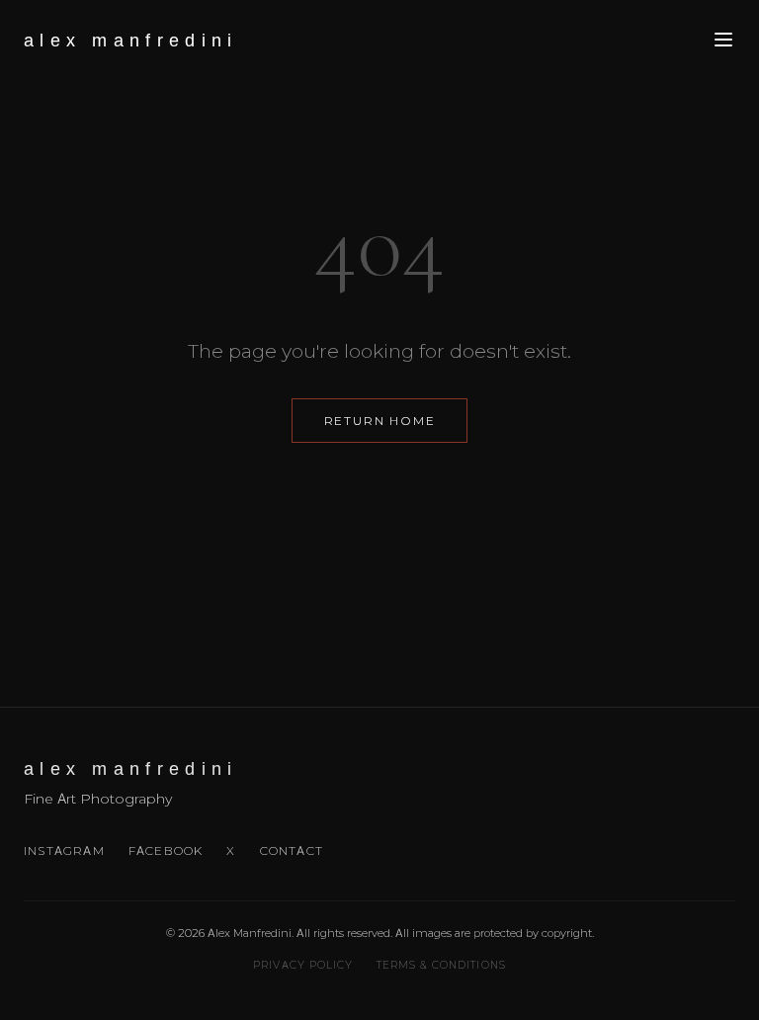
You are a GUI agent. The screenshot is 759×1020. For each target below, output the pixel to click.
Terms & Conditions (441, 965)
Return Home (380, 420)
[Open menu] (723, 41)
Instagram (64, 850)
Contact (291, 850)
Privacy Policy (303, 965)
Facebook (166, 850)
